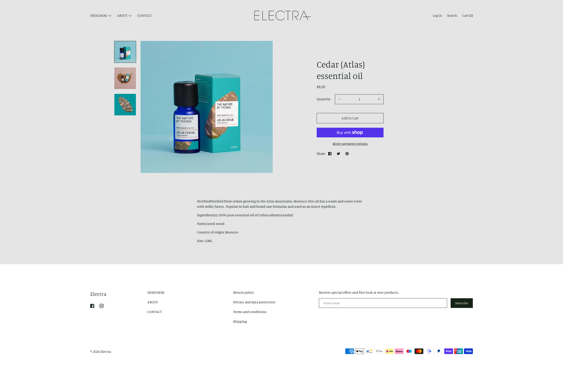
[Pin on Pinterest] (347, 153)
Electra (98, 294)
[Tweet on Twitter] (338, 153)
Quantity (324, 99)
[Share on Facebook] (330, 153)
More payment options (350, 143)
